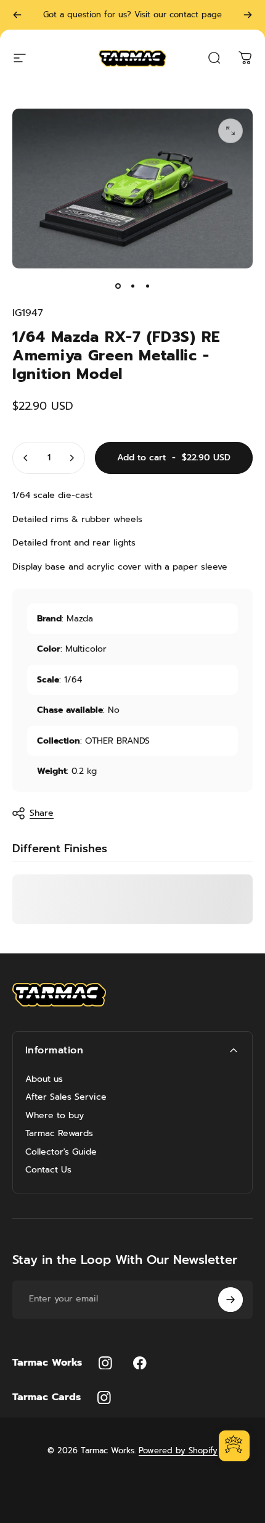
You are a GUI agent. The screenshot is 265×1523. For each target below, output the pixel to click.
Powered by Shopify (178, 1450)
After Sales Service (66, 1097)
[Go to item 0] (117, 285)
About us (44, 1079)
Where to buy (54, 1115)
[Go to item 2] (132, 285)
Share (42, 813)
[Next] (247, 15)
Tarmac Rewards (59, 1133)
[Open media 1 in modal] (230, 130)
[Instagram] (105, 1363)
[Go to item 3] (147, 285)
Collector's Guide (61, 1152)
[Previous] (17, 15)
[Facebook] (140, 1363)
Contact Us (48, 1170)
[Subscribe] (230, 1299)
